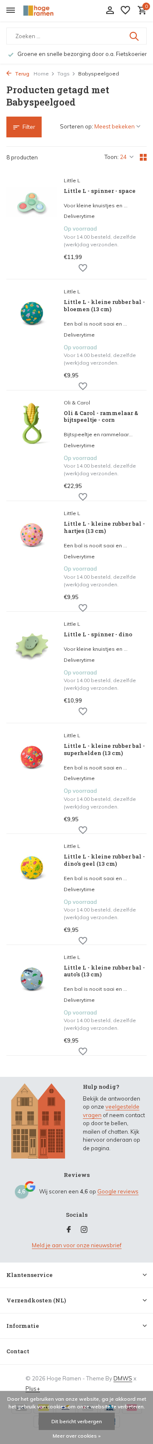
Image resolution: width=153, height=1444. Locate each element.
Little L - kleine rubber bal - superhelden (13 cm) (104, 749)
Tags (63, 73)
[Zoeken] (134, 36)
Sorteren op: (76, 126)
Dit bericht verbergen (76, 1421)
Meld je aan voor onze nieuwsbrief (77, 1245)
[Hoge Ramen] (45, 11)
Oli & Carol (77, 402)
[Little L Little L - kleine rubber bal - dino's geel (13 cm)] (31, 890)
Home (41, 73)
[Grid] (143, 157)
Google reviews (118, 1191)
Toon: (112, 156)
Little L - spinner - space (100, 191)
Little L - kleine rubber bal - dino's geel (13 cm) (104, 860)
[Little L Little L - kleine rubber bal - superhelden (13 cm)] (31, 779)
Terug (21, 73)
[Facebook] (68, 1230)
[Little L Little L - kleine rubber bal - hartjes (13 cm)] (31, 557)
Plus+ (33, 1388)
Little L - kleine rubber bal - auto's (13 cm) (104, 971)
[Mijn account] (110, 10)
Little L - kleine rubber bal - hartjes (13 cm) (104, 527)
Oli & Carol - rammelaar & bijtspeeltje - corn (101, 417)
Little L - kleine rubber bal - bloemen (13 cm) (104, 305)
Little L (72, 180)
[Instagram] (84, 1230)
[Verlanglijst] (125, 11)
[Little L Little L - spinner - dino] (31, 668)
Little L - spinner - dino (98, 634)
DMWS (122, 1378)
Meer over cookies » (77, 1436)
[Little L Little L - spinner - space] (31, 225)
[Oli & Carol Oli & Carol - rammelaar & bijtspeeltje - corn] (31, 446)
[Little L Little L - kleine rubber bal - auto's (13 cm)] (31, 1001)
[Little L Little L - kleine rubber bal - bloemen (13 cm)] (31, 335)
